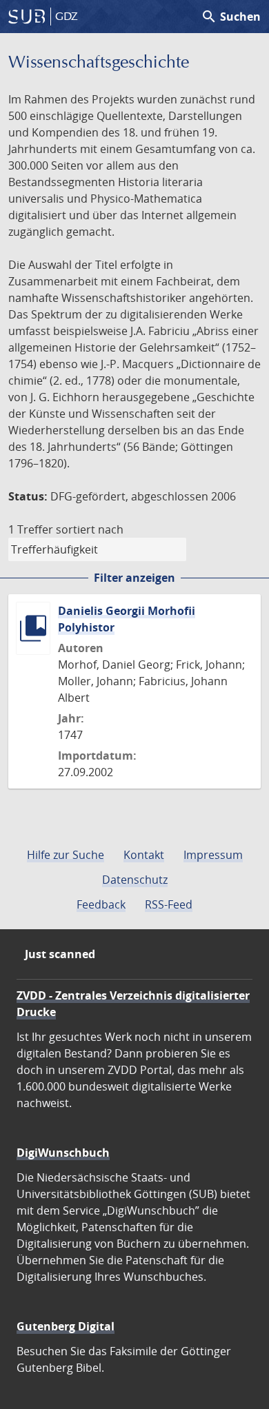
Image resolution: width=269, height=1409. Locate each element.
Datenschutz (135, 879)
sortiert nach (89, 529)
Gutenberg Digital (65, 1326)
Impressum (213, 854)
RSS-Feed (168, 904)
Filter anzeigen (134, 577)
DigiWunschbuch (63, 1152)
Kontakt (143, 854)
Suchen (231, 16)
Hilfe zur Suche (65, 854)
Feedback (101, 904)
